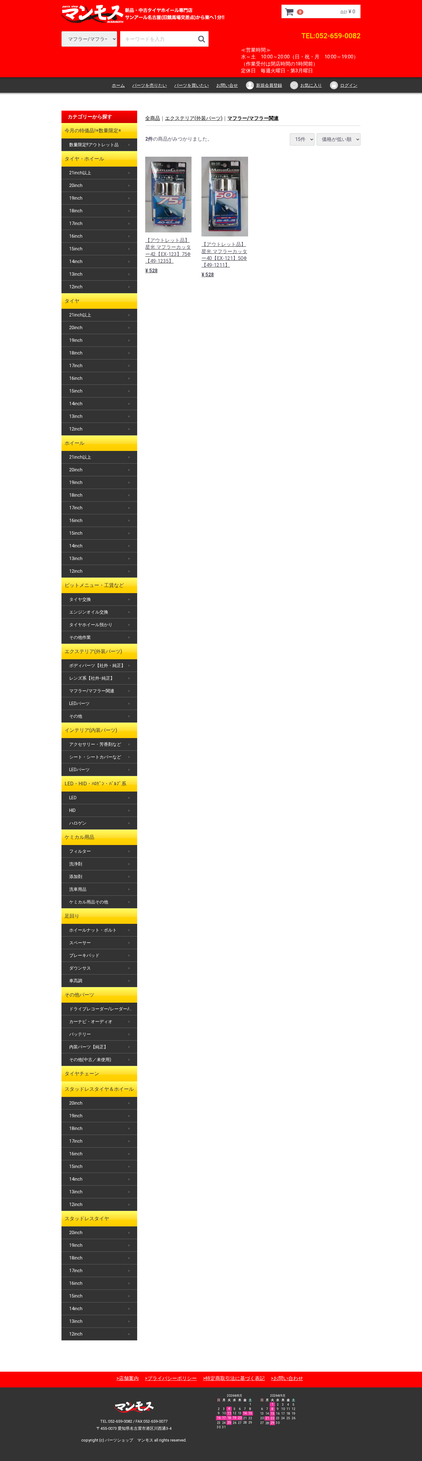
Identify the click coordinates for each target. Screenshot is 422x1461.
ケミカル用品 (79, 837)
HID (72, 810)
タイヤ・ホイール (84, 159)
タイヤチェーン (82, 1074)
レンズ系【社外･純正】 (92, 678)
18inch (75, 210)
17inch (75, 223)
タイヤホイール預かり (90, 624)
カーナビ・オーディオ (90, 1021)
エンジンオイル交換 (88, 611)
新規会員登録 (269, 85)
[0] (289, 12)
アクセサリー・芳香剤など (95, 744)
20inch (75, 185)
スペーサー (80, 942)
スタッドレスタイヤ (87, 1218)
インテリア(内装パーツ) (91, 730)
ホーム (118, 85)
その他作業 (80, 637)
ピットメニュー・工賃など (94, 585)
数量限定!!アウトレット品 (94, 144)
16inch (75, 236)
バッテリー (80, 1034)
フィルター (80, 851)
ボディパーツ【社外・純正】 (97, 665)
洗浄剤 (75, 863)
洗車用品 (78, 889)
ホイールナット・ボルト (93, 930)
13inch (75, 274)
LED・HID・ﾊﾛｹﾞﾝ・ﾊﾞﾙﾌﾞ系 (95, 784)
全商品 (152, 118)
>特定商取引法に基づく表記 (234, 1378)
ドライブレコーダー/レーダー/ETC (103, 1008)
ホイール (74, 443)
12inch (75, 286)
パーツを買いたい (191, 85)
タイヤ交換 (80, 599)
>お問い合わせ (287, 1378)
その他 (75, 716)
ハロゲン (78, 823)
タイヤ (72, 301)
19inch (75, 198)
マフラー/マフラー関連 (91, 690)
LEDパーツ (79, 703)
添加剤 (75, 876)
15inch (75, 248)
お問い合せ (227, 85)
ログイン (348, 85)
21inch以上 (80, 172)
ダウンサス (80, 968)
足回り (72, 916)
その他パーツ (79, 995)
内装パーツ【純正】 (88, 1046)
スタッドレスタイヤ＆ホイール (99, 1089)
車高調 (75, 980)
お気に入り (311, 85)
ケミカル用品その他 (88, 901)
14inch (75, 261)
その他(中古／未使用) (90, 1059)
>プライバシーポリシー (171, 1378)
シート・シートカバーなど (95, 756)
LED (73, 797)
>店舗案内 (127, 1378)
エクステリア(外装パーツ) (93, 651)
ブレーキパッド (84, 955)
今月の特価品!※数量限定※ (93, 131)
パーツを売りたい (149, 85)
